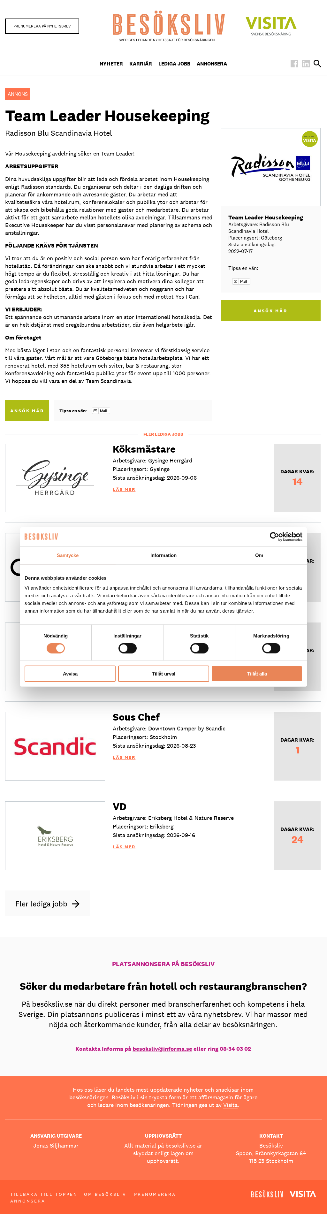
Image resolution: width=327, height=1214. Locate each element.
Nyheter (111, 63)
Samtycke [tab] (68, 555)
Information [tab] (163, 555)
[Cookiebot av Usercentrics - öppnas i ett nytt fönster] (274, 536)
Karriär (140, 63)
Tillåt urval (163, 673)
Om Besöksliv (105, 1194)
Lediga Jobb (174, 63)
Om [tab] (259, 555)
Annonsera (212, 63)
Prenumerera (155, 1194)
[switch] (127, 648)
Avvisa (70, 673)
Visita (230, 1105)
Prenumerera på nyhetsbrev (42, 26)
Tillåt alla (257, 673)
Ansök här (27, 411)
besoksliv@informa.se (162, 1048)
